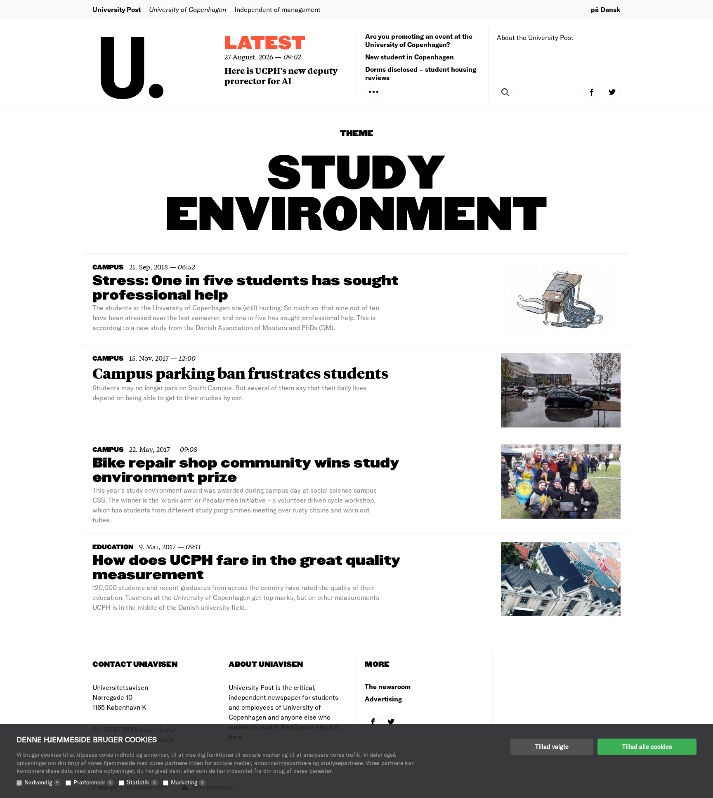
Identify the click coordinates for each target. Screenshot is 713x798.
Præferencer (92, 782)
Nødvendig (41, 782)
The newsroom (388, 686)
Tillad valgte (552, 746)
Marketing (187, 782)
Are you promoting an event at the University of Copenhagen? (418, 40)
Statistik (141, 782)
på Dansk (606, 9)
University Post (116, 9)
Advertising (383, 699)
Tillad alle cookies (647, 746)
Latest (264, 43)
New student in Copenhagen (409, 57)
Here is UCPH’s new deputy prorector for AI (281, 75)
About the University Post (535, 37)
